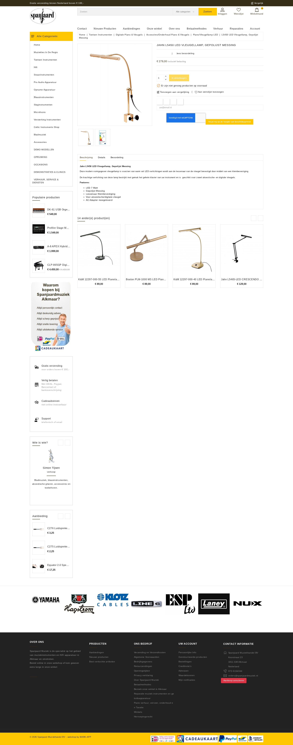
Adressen (184, 671)
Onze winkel (154, 28)
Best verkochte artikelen (102, 661)
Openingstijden (142, 671)
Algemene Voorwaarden (146, 657)
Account (255, 28)
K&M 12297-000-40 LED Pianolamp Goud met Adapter (206, 279)
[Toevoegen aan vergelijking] (99, 253)
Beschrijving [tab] (86, 157)
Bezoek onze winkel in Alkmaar (150, 689)
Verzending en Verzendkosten (150, 652)
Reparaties (236, 28)
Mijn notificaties (187, 680)
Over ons (174, 28)
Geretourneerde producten (193, 657)
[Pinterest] (180, 101)
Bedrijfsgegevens (143, 661)
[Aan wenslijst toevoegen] (90, 253)
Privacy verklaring (143, 675)
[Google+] (173, 101)
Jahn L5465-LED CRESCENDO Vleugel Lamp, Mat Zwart (255, 279)
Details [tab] (101, 157)
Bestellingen (185, 661)
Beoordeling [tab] (117, 157)
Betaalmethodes (197, 28)
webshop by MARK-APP (79, 737)
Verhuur (218, 28)
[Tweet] (167, 101)
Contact (82, 28)
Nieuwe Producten (105, 28)
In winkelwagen (179, 78)
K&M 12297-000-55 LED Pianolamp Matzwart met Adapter (112, 279)
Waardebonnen (187, 675)
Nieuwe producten (99, 657)
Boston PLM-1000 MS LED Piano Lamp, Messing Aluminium (161, 279)
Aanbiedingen (131, 28)
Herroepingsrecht (143, 716)
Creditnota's (185, 666)
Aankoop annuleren (233, 680)
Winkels (138, 712)
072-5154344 (235, 671)
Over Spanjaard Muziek (146, 680)
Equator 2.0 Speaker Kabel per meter (69, 565)
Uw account (188, 643)
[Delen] (160, 101)
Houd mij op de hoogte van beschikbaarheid (229, 121)
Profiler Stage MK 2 (58, 228)
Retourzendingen (143, 666)
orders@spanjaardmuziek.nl (243, 675)
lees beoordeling (185, 53)
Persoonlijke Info (187, 652)
